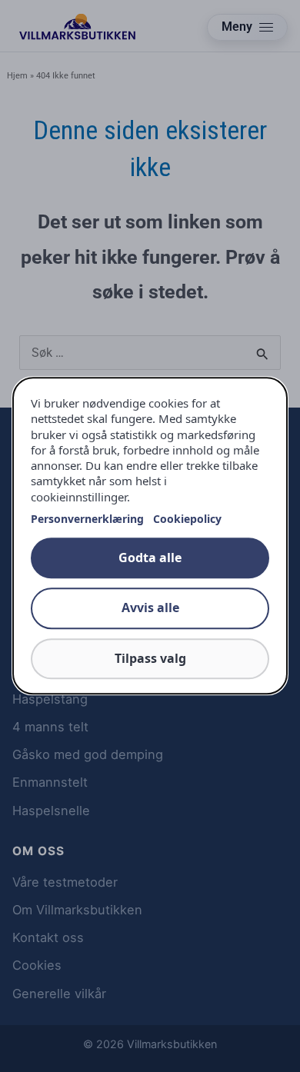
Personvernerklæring (87, 519)
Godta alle (150, 557)
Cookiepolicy (187, 519)
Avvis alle (150, 608)
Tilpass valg (150, 658)
